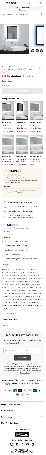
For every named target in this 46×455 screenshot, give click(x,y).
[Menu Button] (3, 3)
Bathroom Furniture (7, 14)
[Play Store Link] (22, 434)
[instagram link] (11, 444)
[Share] (42, 14)
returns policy (29, 217)
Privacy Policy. (25, 373)
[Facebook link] (22, 444)
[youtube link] (27, 444)
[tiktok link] (33, 444)
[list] (22, 8)
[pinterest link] (17, 444)
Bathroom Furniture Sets (21, 14)
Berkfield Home (8, 66)
